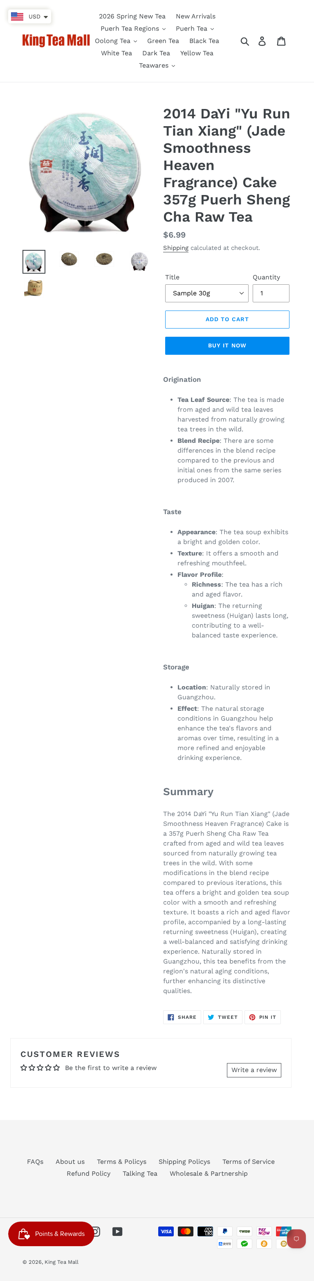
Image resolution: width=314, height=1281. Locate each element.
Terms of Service (248, 1161)
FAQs (35, 1161)
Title (172, 277)
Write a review (254, 1070)
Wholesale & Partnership (209, 1173)
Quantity (266, 277)
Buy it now (227, 345)
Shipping (175, 248)
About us (70, 1161)
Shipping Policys (184, 1161)
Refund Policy (88, 1173)
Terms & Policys (121, 1161)
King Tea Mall (61, 1262)
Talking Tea (140, 1173)
